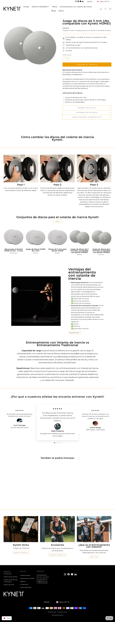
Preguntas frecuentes (27, 578)
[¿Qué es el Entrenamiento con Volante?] (94, 529)
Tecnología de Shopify (57, 615)
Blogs (53, 11)
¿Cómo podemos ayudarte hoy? (87, 117)
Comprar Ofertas (21, 552)
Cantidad (67, 55)
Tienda (26, 7)
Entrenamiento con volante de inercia (76, 7)
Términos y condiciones (7, 572)
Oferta (54, 7)
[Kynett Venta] (21, 529)
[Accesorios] (57, 529)
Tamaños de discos (87, 108)
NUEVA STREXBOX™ (40, 7)
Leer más (94, 556)
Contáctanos (24, 584)
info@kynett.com (42, 581)
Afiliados (22, 581)
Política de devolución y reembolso (11, 580)
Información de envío (87, 112)
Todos (57, 221)
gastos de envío (83, 30)
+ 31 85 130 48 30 (42, 583)
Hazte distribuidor (26, 587)
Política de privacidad (10, 576)
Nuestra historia (25, 575)
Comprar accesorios (58, 554)
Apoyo (61, 11)
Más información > (74, 332)
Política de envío (9, 584)
